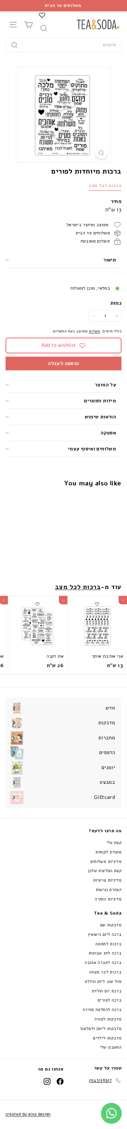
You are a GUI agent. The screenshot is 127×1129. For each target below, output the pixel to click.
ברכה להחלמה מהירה (102, 1010)
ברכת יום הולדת (106, 991)
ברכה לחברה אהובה (103, 963)
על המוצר (105, 384)
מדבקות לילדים (107, 1038)
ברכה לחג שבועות (105, 953)
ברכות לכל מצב (105, 185)
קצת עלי (113, 843)
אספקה (108, 433)
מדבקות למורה (107, 1019)
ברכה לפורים (109, 1000)
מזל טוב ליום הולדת (103, 982)
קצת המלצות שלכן (104, 871)
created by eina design (28, 1114)
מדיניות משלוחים (106, 862)
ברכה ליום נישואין (104, 934)
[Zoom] (101, 153)
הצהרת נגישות (108, 890)
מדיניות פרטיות (107, 880)
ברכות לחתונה (108, 944)
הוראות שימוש (100, 416)
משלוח (94, 331)
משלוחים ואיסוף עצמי (92, 449)
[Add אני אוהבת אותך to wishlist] (97, 604)
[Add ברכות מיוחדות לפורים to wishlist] (97, 500)
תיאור (109, 260)
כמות (115, 303)
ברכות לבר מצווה (105, 972)
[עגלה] (28, 24)
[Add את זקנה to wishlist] (37, 604)
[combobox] (63, 45)
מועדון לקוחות (108, 852)
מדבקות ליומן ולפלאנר (100, 1029)
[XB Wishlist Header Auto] (42, 15)
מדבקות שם (110, 925)
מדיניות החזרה (108, 899)
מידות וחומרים (99, 400)
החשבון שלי (111, 1047)
